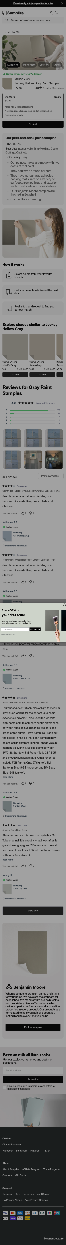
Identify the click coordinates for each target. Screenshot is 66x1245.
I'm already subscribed (8, 634)
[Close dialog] (64, 604)
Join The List (35, 629)
